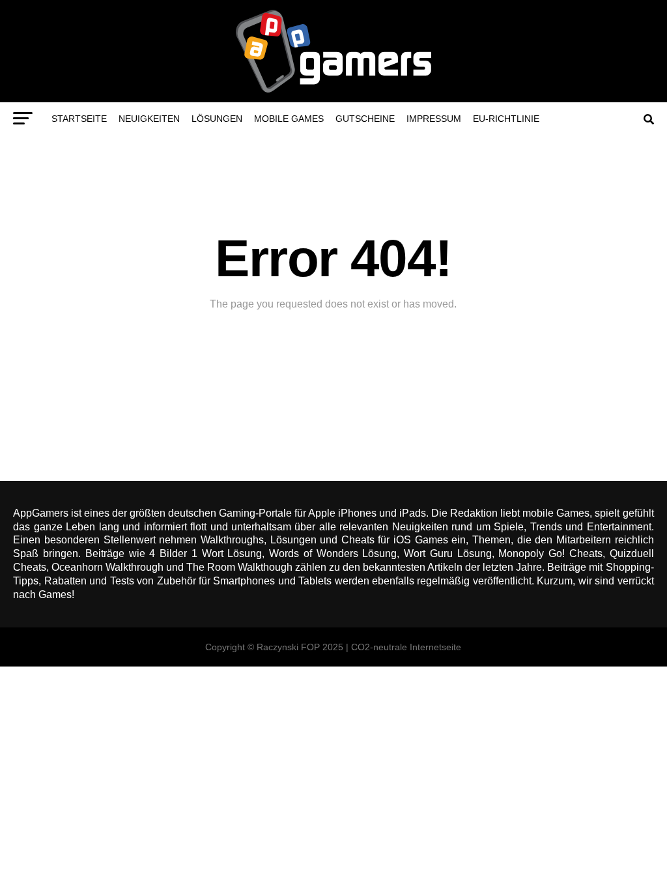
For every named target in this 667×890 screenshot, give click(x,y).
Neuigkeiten (149, 118)
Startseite (79, 118)
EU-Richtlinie (506, 118)
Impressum (433, 118)
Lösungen (217, 118)
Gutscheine (365, 118)
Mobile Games (289, 118)
